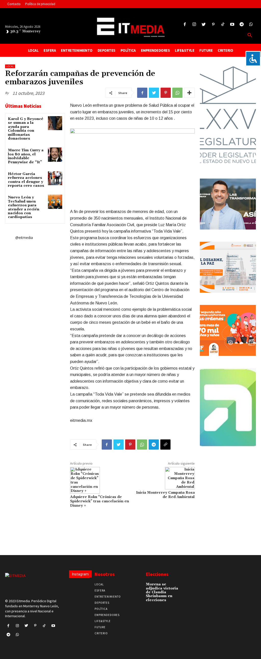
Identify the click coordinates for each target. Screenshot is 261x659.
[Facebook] (184, 24)
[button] (250, 35)
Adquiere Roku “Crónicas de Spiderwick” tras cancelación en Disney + (99, 501)
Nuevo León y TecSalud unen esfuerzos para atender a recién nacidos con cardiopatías (23, 207)
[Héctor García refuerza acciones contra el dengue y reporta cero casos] (55, 178)
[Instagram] (194, 24)
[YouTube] (232, 24)
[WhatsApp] (177, 93)
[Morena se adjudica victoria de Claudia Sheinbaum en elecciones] (187, 586)
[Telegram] (241, 24)
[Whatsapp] (251, 24)
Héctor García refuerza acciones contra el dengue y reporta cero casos (26, 180)
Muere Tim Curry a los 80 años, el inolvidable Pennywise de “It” (26, 156)
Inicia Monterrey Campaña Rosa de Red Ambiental (165, 494)
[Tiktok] (222, 24)
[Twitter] (203, 24)
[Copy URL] (165, 444)
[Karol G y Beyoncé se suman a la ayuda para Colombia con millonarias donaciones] (55, 123)
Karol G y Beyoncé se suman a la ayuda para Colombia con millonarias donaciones (25, 129)
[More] (189, 93)
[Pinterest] (213, 24)
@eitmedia (24, 237)
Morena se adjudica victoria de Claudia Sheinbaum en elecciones (162, 592)
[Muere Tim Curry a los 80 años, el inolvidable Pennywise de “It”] (55, 154)
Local (10, 66)
